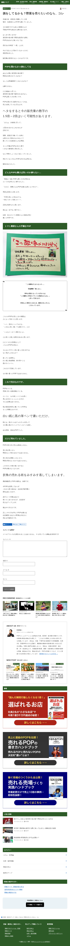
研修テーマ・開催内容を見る (14, 887)
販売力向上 (30, 928)
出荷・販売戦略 (8, 861)
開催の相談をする (10, 892)
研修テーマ (8, 931)
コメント (7, 539)
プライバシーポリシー (56, 933)
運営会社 (51, 931)
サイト (5, 579)
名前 (5, 560)
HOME (4, 917)
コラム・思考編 (8, 855)
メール (6, 570)
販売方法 (23, 524)
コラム (29, 936)
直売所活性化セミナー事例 (13, 889)
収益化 (16, 524)
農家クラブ (5, 2)
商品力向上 (7, 867)
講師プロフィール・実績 (12, 928)
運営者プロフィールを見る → (48, 654)
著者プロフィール (54, 928)
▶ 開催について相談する (35, 904)
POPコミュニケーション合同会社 (40, 941)
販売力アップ (6, 8)
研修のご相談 (9, 936)
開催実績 (7, 933)
